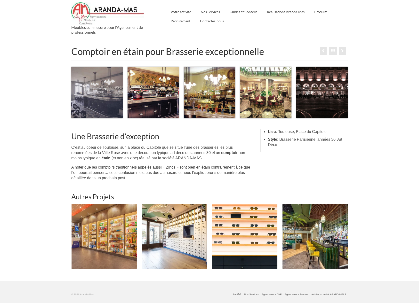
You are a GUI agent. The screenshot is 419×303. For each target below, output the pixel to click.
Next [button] (343, 236)
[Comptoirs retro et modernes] (342, 51)
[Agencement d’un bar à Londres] (323, 51)
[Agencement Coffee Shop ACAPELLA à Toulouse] (174, 236)
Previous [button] (75, 236)
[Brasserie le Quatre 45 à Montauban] (315, 236)
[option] (104, 236)
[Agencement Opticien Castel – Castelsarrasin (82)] (244, 236)
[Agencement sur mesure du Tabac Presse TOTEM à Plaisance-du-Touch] (104, 236)
